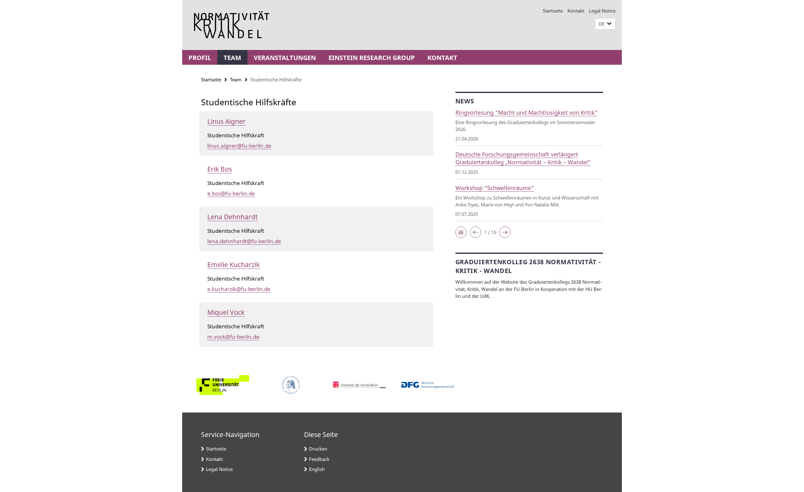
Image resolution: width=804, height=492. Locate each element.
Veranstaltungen (285, 57)
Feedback (319, 459)
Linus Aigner (226, 121)
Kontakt (576, 11)
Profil (199, 57)
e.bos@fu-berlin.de (231, 193)
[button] (605, 24)
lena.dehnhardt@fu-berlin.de (244, 241)
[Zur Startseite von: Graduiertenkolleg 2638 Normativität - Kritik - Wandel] (231, 25)
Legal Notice (602, 11)
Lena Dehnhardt (232, 216)
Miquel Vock (226, 312)
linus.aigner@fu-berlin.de (239, 145)
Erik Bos (219, 169)
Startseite (553, 11)
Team (232, 57)
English (317, 469)
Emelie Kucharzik (233, 264)
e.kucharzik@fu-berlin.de (238, 288)
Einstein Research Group (372, 57)
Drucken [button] (318, 449)
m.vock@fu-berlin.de (233, 336)
